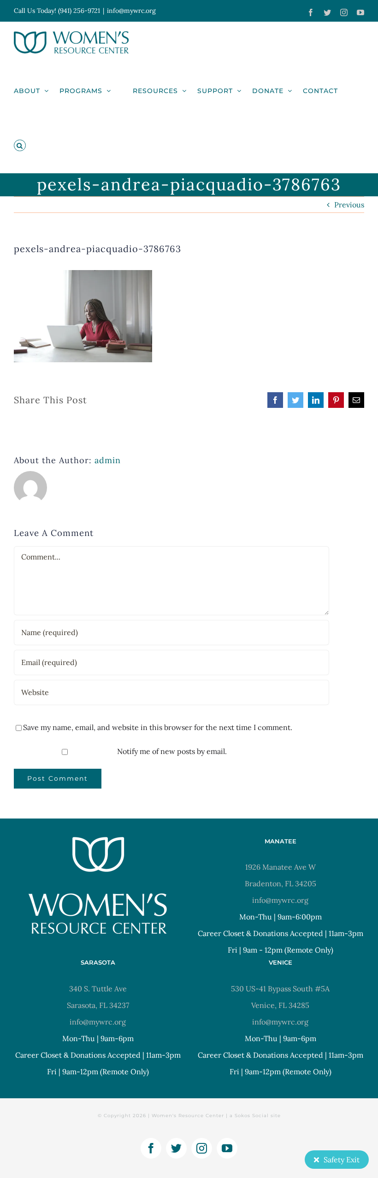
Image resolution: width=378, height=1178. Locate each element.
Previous (349, 204)
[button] (20, 145)
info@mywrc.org (131, 10)
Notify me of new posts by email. (172, 751)
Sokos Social (252, 1116)
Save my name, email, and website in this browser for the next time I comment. (157, 727)
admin (107, 460)
